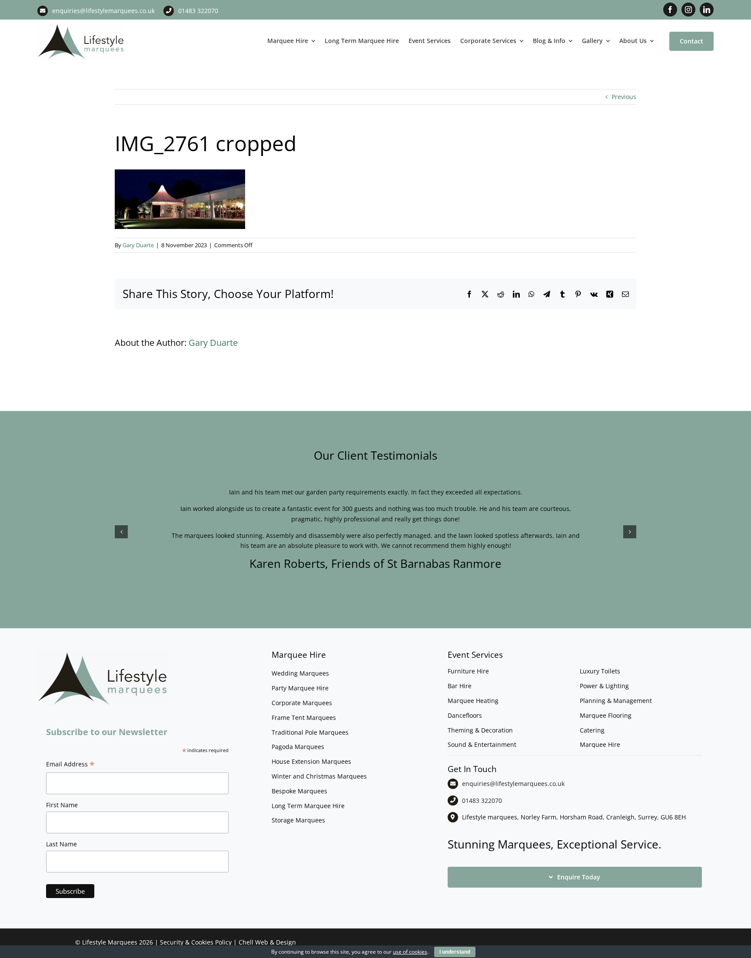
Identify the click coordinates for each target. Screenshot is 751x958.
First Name (62, 805)
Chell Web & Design (267, 942)
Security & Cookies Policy (196, 942)
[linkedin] (707, 10)
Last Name (61, 844)
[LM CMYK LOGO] (80, 25)
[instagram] (688, 10)
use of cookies (410, 951)
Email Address (70, 765)
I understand (454, 952)
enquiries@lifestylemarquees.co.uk (103, 11)
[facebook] (670, 10)
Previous (623, 97)
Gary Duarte (138, 245)
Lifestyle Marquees (109, 942)
